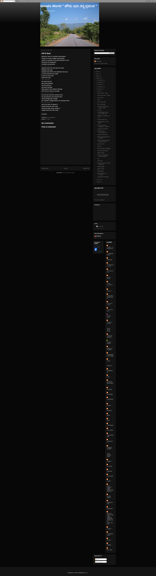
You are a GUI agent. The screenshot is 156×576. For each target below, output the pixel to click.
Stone (98, 99)
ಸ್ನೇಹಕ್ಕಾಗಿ (109, 545)
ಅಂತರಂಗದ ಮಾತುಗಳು (109, 336)
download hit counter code (99, 228)
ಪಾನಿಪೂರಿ (109, 461)
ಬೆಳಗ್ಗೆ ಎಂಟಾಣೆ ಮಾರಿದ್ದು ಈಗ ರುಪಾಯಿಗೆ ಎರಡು (103, 141)
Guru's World (109, 277)
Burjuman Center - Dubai (103, 95)
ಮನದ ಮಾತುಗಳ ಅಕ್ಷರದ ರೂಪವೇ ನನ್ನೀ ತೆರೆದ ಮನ (110, 488)
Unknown (98, 61)
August (99, 89)
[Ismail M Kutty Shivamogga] (95, 250)
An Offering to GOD (110, 265)
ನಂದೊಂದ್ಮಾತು (110, 425)
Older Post (86, 168)
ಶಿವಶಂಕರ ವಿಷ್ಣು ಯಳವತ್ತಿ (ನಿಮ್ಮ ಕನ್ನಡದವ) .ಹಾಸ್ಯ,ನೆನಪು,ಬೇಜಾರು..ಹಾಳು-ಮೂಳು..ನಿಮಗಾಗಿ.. (110, 519)
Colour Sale (100, 97)
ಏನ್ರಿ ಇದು (99, 110)
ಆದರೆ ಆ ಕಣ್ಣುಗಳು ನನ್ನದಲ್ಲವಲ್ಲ (103, 148)
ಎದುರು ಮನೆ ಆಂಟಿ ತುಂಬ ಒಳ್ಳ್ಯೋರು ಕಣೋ (103, 107)
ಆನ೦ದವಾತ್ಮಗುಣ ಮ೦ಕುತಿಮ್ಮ (110, 355)
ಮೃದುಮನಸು (110, 508)
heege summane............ (110, 285)
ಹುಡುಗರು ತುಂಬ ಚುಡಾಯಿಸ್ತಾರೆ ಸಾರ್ (102, 131)
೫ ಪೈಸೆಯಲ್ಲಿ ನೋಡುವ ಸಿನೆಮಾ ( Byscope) (103, 163)
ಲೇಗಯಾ (99, 146)
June (99, 179)
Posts (98, 559)
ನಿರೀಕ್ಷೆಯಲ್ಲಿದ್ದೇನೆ (100, 166)
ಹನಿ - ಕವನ (109, 550)
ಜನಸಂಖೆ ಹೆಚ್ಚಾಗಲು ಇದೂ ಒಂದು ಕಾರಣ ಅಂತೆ (102, 113)
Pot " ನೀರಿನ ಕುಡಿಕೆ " (101, 102)
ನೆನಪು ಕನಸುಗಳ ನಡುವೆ (109, 455)
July (99, 91)
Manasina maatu (109, 304)
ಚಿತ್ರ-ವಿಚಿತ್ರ (109, 389)
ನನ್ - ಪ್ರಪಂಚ (110, 430)
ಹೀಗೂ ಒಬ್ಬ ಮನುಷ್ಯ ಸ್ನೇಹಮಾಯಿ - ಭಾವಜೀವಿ (103, 126)
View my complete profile (100, 63)
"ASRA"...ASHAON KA (110, 248)
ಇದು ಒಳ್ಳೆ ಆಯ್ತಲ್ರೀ (101, 104)
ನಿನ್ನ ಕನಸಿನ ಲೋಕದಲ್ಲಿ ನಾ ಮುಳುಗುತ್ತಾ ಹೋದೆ (103, 155)
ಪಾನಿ (98, 158)
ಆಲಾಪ (108, 360)
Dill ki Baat (47, 119)
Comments (99, 561)
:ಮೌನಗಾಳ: (109, 259)
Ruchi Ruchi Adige (108, 330)
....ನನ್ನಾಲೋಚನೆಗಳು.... (110, 254)
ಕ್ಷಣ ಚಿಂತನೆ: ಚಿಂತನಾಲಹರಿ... (110, 383)
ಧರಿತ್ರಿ (108, 420)
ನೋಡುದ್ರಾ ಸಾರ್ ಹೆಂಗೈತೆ (102, 150)
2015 (97, 71)
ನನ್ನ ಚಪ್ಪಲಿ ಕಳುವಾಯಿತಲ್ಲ (102, 176)
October (100, 84)
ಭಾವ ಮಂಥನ (110, 476)
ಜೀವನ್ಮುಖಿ (109, 410)
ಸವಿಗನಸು (109, 528)
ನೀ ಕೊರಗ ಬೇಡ (100, 144)
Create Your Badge (98, 251)
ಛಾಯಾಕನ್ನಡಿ (110, 394)
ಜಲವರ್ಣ (109, 405)
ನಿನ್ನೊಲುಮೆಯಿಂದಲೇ (109, 448)
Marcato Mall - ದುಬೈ (102, 93)
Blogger (86, 572)
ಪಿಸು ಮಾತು (109, 466)
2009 (97, 78)
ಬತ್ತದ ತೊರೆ (109, 471)
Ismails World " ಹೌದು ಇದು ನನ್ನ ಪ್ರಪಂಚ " (68, 6)
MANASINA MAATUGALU (110, 297)
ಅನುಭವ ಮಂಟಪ (109, 342)
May (99, 181)
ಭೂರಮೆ (109, 481)
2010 (97, 76)
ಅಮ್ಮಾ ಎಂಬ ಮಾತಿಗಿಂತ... (109, 349)
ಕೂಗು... (108, 377)
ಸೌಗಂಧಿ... (109, 540)
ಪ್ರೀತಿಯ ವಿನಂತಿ (100, 168)
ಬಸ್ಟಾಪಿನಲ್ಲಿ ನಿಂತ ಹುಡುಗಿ (102, 128)
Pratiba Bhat (109, 316)
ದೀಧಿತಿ (108, 415)
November (100, 82)
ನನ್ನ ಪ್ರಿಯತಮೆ (100, 171)
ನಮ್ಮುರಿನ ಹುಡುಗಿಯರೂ (102, 134)
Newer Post (45, 168)
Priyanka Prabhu (109, 322)
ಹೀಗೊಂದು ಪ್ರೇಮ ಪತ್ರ (102, 119)
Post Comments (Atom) (68, 172)
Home (66, 168)
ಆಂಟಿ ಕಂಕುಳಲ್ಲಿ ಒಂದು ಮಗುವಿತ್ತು (102, 174)
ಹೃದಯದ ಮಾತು (100, 152)
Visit (99, 199)
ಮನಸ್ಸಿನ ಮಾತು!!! (109, 496)
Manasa (109, 291)
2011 (97, 73)
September (101, 86)
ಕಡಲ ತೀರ (109, 365)
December (100, 80)
